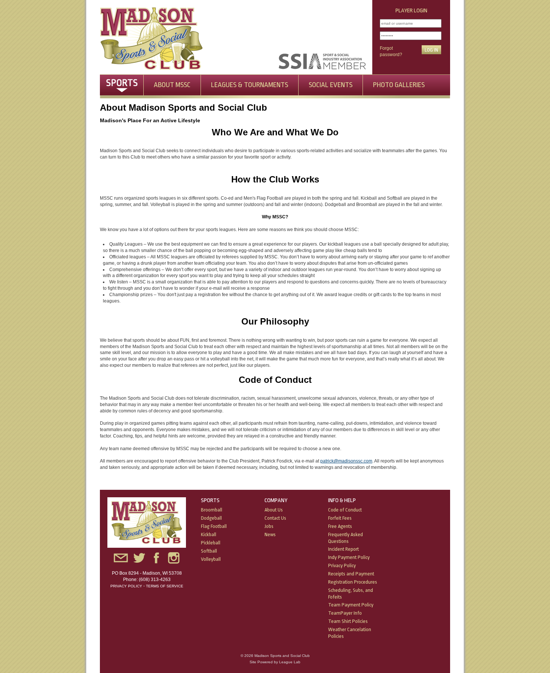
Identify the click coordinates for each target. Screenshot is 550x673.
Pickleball (210, 543)
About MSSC (172, 85)
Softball (209, 551)
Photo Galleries (399, 85)
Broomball (211, 510)
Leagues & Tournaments (249, 85)
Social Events (330, 85)
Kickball (208, 534)
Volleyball (211, 559)
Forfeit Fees (340, 518)
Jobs (269, 526)
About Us (274, 510)
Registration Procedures (352, 582)
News (270, 534)
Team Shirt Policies (348, 621)
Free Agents (340, 526)
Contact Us (275, 518)
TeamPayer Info (345, 613)
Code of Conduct (345, 510)
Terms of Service (164, 586)
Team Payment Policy (350, 605)
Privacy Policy (126, 586)
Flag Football (214, 526)
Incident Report (343, 549)
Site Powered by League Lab (275, 662)
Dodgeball (211, 518)
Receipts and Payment (351, 574)
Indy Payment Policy (349, 557)
